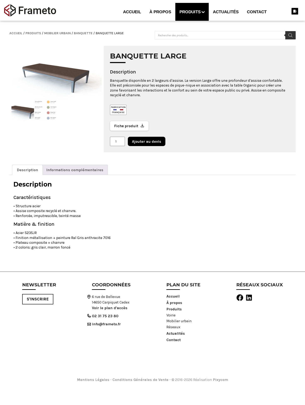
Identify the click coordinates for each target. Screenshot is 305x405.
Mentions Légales (93, 379)
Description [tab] (27, 170)
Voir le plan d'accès (109, 308)
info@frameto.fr (106, 324)
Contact (257, 12)
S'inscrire (38, 299)
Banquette (83, 33)
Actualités (226, 12)
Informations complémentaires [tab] (74, 170)
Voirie (171, 315)
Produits (190, 12)
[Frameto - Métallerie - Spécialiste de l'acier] (30, 10)
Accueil (132, 12)
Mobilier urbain (57, 33)
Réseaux (173, 327)
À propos (160, 12)
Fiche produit (126, 126)
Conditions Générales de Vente (140, 379)
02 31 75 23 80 (105, 316)
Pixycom (220, 379)
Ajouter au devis (146, 141)
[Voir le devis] (294, 11)
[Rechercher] (290, 35)
